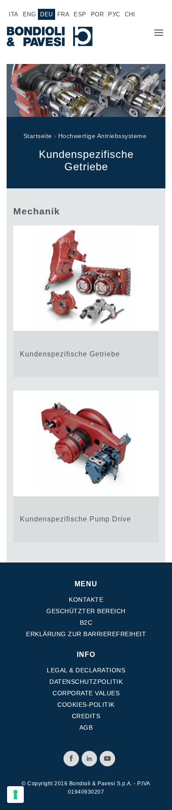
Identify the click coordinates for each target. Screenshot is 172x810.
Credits (86, 716)
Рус (114, 14)
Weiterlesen (86, 301)
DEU (46, 14)
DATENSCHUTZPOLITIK (86, 681)
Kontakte (86, 599)
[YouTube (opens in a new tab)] (107, 758)
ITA (14, 14)
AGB (86, 727)
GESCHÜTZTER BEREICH (86, 611)
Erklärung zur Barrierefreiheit (86, 634)
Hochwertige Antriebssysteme (102, 135)
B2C (86, 622)
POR (97, 14)
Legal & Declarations (86, 670)
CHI (130, 14)
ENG (29, 14)
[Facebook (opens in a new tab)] (71, 758)
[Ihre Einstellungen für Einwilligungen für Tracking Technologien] (15, 794)
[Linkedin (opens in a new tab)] (89, 758)
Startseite (37, 135)
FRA (63, 14)
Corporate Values (86, 693)
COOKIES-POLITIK (86, 704)
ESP (80, 14)
